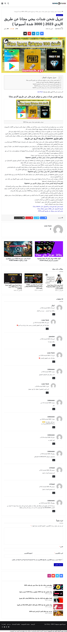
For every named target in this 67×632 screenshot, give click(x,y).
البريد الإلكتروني (59, 553)
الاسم (61, 546)
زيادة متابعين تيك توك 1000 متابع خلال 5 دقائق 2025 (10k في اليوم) (34, 605)
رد (53, 314)
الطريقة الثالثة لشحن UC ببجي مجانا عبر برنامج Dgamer (46, 85)
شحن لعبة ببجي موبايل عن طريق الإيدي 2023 (50, 211)
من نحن (9, 624)
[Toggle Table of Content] (59, 77)
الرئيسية (60, 11)
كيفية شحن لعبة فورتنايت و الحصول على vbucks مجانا (48, 206)
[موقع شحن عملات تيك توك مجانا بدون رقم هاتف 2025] (58, 587)
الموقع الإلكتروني (28, 553)
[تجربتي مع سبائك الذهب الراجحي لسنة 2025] (58, 613)
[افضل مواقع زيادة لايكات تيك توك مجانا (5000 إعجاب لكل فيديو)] (58, 600)
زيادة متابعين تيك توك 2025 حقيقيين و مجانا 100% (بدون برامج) (35, 591)
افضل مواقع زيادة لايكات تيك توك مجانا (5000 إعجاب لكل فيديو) (35, 598)
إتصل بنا (4, 624)
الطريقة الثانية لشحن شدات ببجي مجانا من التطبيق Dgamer (46, 84)
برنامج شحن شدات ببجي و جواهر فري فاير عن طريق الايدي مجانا (43, 80)
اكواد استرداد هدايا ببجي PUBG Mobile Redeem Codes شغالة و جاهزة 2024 (33, 286)
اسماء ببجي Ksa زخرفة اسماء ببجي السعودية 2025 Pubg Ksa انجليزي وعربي (54, 286)
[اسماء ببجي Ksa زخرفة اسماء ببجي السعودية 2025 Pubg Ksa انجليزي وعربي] (54, 278)
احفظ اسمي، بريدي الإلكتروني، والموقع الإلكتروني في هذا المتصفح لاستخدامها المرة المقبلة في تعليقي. (37, 559)
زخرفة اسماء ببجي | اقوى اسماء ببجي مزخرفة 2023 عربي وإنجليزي (13, 286)
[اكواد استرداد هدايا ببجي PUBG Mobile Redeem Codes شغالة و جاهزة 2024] (33, 278)
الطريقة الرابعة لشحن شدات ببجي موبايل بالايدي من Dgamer (46, 87)
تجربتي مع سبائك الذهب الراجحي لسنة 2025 (40, 611)
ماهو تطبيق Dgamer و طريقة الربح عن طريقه (48, 82)
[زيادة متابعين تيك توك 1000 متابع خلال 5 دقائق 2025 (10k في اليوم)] (58, 606)
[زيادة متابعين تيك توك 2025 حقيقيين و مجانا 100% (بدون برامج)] (58, 593)
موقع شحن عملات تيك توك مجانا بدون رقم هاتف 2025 (38, 585)
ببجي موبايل (54, 11)
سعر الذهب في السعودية (16, 631)
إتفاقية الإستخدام (16, 624)
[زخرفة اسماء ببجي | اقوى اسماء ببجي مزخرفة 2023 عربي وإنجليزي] (13, 278)
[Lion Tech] (59, 3)
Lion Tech (57, 28)
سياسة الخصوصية (25, 624)
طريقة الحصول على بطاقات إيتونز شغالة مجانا (50, 208)
